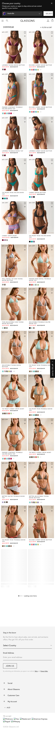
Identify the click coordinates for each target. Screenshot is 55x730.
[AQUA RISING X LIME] (36, 69)
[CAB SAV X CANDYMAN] (5, 69)
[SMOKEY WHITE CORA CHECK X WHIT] (34, 328)
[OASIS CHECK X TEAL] (34, 69)
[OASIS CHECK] (5, 240)
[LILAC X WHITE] (11, 371)
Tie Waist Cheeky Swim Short (13, 409)
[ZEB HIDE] (7, 240)
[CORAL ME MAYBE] (32, 284)
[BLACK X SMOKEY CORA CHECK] (30, 328)
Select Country (9, 645)
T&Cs (36, 671)
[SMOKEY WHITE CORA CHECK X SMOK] (5, 284)
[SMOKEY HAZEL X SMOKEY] (7, 502)
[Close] (51, 3)
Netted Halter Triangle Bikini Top (13, 497)
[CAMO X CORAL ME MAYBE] (7, 371)
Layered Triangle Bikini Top (12, 151)
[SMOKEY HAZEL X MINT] (5, 502)
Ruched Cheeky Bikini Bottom (40, 65)
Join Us (10, 665)
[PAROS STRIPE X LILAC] (3, 284)
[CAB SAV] (3, 240)
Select (49, 13)
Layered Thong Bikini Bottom (13, 65)
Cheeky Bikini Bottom (37, 192)
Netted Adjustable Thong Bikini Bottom (39, 497)
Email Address (8, 653)
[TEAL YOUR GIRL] (5, 198)
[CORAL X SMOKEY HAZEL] (32, 69)
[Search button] (7, 21)
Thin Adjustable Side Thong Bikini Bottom (13, 322)
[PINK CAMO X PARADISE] (5, 371)
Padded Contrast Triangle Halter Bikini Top (12, 108)
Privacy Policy (44, 671)
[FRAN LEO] (30, 371)
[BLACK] (3, 198)
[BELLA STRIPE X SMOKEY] (32, 371)
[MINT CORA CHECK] (34, 284)
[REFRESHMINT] (32, 328)
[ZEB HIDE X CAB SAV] (3, 69)
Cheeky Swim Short (9, 236)
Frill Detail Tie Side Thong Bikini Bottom (12, 279)
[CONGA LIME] (38, 284)
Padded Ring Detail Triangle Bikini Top (40, 279)
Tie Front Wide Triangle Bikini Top (40, 366)
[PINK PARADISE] (11, 113)
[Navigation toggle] (3, 20)
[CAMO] (30, 284)
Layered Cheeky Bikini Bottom (40, 151)
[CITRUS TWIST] (38, 69)
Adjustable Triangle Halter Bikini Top (39, 322)
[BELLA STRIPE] (36, 284)
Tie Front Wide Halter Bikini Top (13, 193)
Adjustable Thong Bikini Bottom (11, 366)
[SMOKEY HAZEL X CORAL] (38, 371)
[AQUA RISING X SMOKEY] (30, 69)
